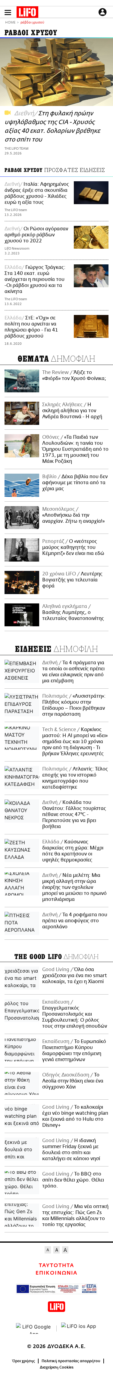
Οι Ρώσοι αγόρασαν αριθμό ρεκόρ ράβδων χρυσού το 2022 (36, 235)
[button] (8, 12)
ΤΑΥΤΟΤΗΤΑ (56, 1266)
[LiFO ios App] (79, 1328)
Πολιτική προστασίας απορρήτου (71, 1361)
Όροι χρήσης (23, 1361)
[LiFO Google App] (34, 1328)
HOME (10, 22)
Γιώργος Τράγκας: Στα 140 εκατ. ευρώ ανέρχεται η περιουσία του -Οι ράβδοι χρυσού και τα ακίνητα (35, 279)
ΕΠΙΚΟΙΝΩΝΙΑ (56, 1273)
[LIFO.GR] (27, 13)
